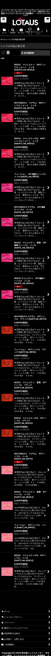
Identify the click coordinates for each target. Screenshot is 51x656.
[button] (3, 20)
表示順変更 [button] (29, 53)
